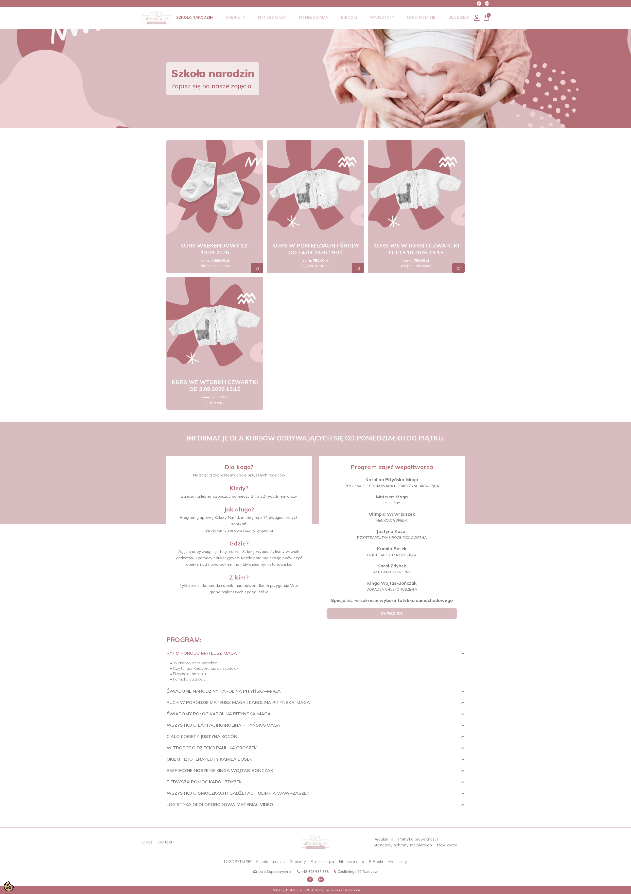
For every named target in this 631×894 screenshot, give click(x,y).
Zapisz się (392, 613)
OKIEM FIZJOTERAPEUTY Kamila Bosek (209, 759)
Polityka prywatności (418, 839)
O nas (147, 842)
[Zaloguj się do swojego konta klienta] (477, 18)
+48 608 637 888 (315, 871)
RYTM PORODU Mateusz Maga (202, 653)
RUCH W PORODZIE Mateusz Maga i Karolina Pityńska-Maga (238, 702)
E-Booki (376, 861)
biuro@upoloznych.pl (275, 871)
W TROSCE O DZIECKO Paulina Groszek (212, 748)
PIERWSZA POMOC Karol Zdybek (204, 782)
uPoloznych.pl (281, 890)
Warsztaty (397, 861)
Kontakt (165, 842)
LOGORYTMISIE (237, 861)
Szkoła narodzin (270, 861)
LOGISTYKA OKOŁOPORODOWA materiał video (220, 804)
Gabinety (298, 861)
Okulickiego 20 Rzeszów (358, 871)
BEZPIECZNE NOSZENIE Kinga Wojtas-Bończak (220, 770)
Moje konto (447, 844)
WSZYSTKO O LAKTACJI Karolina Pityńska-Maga (223, 725)
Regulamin (383, 839)
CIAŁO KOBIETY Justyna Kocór (202, 736)
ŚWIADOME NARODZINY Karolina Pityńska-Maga (223, 691)
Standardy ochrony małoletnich (402, 844)
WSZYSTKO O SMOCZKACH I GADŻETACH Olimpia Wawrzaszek (238, 793)
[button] (486, 18)
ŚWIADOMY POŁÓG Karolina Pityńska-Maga (219, 714)
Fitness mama (351, 861)
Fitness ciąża (322, 861)
